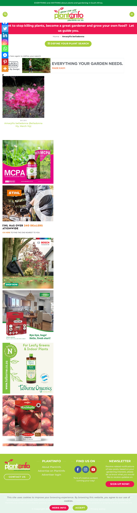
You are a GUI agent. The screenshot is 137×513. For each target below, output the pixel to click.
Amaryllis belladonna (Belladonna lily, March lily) (23, 124)
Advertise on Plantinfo (51, 470)
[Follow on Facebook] (78, 469)
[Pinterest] (5, 62)
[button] (5, 14)
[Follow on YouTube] (93, 469)
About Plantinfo (51, 466)
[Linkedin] (5, 35)
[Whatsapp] (5, 48)
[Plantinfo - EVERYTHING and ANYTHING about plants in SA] (68, 14)
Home (56, 36)
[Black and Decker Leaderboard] (63, 66)
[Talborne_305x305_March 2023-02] (28, 367)
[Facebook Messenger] (5, 55)
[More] (5, 68)
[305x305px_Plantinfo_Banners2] (28, 262)
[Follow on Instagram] (85, 469)
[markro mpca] (28, 161)
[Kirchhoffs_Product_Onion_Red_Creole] (28, 420)
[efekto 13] (28, 315)
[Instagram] (5, 42)
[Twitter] (5, 28)
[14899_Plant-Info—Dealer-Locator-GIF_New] (28, 210)
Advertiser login (51, 474)
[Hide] (3, 75)
